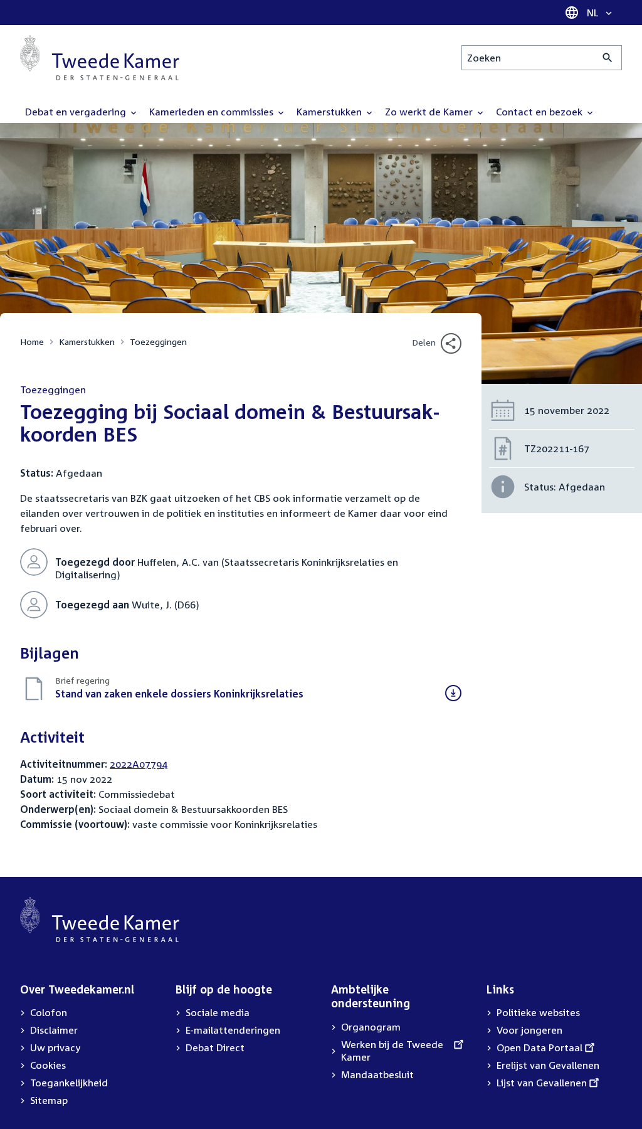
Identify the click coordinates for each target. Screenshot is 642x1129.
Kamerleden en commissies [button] (212, 111)
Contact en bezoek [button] (540, 111)
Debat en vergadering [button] (77, 111)
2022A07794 (138, 764)
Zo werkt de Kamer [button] (430, 111)
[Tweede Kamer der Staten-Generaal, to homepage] (99, 57)
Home (32, 341)
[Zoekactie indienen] (608, 57)
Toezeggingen (158, 341)
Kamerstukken (87, 341)
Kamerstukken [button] (330, 111)
